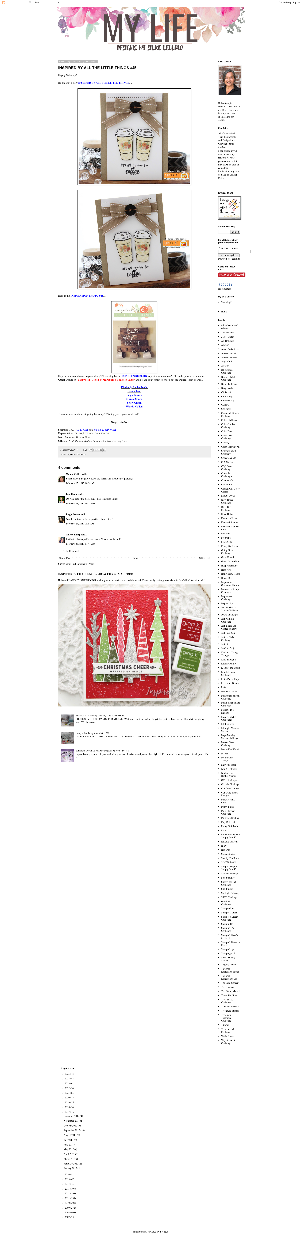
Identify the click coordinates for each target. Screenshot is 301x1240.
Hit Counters (224, 288)
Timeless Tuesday (230, 1006)
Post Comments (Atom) (83, 563)
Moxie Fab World (230, 749)
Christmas (226, 408)
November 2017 (72, 1120)
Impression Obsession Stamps (230, 583)
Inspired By (227, 603)
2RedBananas (227, 332)
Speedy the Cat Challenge (228, 883)
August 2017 (70, 1135)
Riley (223, 845)
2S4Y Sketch (227, 336)
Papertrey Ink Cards (228, 801)
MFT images (227, 723)
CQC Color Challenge (226, 467)
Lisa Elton (71, 494)
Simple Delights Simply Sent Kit (229, 868)
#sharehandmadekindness (230, 327)
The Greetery (227, 987)
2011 (67, 1198)
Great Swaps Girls (230, 561)
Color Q (225, 442)
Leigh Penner (73, 514)
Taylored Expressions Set (229, 977)
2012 (67, 1193)
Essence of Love (229, 518)
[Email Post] (84, 449)
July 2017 (69, 1139)
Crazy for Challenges (226, 475)
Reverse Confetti (229, 841)
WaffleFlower (227, 1036)
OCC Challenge (229, 780)
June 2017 (69, 1144)
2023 (67, 1083)
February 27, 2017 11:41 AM (80, 543)
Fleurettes (226, 533)
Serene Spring (228, 854)
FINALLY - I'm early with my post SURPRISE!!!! (101, 715)
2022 (67, 1088)
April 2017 (69, 1154)
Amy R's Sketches (230, 349)
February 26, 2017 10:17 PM (80, 503)
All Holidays (227, 340)
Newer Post (64, 557)
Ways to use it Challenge (228, 1041)
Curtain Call (227, 484)
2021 (67, 1092)
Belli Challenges (229, 383)
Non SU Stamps (229, 768)
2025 (67, 1073)
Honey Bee (226, 578)
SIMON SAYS (228, 862)
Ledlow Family (228, 663)
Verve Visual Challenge (227, 1030)
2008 (67, 1212)
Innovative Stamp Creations (230, 591)
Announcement (228, 353)
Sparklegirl (226, 302)
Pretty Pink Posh (229, 826)
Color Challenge (229, 420)
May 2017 (69, 1149)
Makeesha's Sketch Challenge (230, 697)
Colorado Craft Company (228, 452)
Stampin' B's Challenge (227, 929)
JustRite (225, 644)
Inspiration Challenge (76, 454)
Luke (223, 687)
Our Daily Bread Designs (229, 794)
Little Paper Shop (230, 679)
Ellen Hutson (227, 514)
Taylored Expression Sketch (230, 970)
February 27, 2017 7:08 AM (80, 523)
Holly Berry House (230, 573)
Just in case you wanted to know (229, 627)
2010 (67, 1202)
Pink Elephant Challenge (228, 812)
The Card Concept (230, 982)
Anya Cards (227, 361)
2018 (67, 1107)
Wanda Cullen (73, 474)
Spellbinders (227, 888)
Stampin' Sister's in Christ (229, 936)
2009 (67, 1207)
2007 (67, 1217)
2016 (67, 1174)
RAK (223, 830)
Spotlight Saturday (230, 893)
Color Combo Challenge (228, 425)
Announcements (229, 357)
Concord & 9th (228, 457)
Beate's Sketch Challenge (228, 378)
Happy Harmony (229, 565)
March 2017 (70, 1158)
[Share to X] (97, 450)
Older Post (204, 557)
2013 (67, 1188)
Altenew (225, 344)
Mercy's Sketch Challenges (228, 718)
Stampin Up (227, 923)
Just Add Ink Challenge (227, 620)
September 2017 (72, 1130)
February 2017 (71, 1163)
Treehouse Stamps (230, 1010)
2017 (67, 1111)
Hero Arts (226, 569)
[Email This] (91, 450)
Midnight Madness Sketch (230, 729)
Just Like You (228, 632)
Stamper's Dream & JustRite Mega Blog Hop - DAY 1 (102, 750)
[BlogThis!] (94, 450)
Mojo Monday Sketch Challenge (229, 737)
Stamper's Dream (229, 912)
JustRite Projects (229, 648)
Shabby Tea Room (230, 858)
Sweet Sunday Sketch (228, 959)
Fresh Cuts (226, 541)
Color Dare (226, 431)
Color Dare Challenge (226, 437)
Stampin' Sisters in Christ (230, 943)
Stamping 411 (228, 953)
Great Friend (227, 557)
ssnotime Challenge (226, 903)
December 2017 (72, 1116)
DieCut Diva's (228, 495)
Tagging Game (228, 964)
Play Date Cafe (228, 822)
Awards (225, 365)
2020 (67, 1097)
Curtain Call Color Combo (230, 490)
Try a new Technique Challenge (226, 1017)
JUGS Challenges (229, 614)
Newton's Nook (228, 764)
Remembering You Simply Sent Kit (230, 836)
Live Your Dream (230, 683)
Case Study (226, 396)
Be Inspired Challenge (227, 371)
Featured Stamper (230, 522)
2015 (67, 1179)
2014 (67, 1183)
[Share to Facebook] (101, 450)
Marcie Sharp (73, 534)
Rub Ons (225, 849)
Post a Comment (71, 551)
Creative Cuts (227, 480)
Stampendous (227, 908)
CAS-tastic (226, 392)
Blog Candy (227, 388)
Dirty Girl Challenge (226, 508)
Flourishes (226, 537)
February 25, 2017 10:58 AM (80, 483)
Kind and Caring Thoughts (229, 654)
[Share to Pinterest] (104, 450)
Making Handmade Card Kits (230, 704)
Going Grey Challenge (227, 552)
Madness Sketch (229, 691)
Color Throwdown (230, 446)
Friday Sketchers (229, 546)
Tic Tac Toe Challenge (227, 1001)
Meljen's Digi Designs (227, 711)
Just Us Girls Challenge (227, 638)
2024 (67, 1078)
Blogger (164, 1231)
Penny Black (227, 806)
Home (135, 557)
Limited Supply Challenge (229, 673)
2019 (67, 1102)
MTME (225, 753)
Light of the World (230, 667)
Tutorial (225, 1024)
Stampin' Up (227, 949)
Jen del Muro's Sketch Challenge (229, 609)
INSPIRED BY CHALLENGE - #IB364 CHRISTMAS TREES (96, 574)
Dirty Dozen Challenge (227, 501)
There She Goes (229, 995)
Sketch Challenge (229, 873)
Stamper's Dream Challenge (229, 918)
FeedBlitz (235, 258)
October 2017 (71, 1125)
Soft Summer (227, 877)
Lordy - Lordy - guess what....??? (92, 733)
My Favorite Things (227, 759)
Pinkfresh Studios (230, 817)
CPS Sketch (227, 462)
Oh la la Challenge (230, 784)
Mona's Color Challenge (227, 743)
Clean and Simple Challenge (230, 414)
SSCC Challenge (229, 897)
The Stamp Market (230, 991)
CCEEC (225, 404)
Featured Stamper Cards (230, 528)
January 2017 (71, 1168)
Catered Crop (227, 400)
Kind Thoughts (228, 659)
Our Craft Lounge (230, 788)
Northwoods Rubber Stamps (228, 774)
